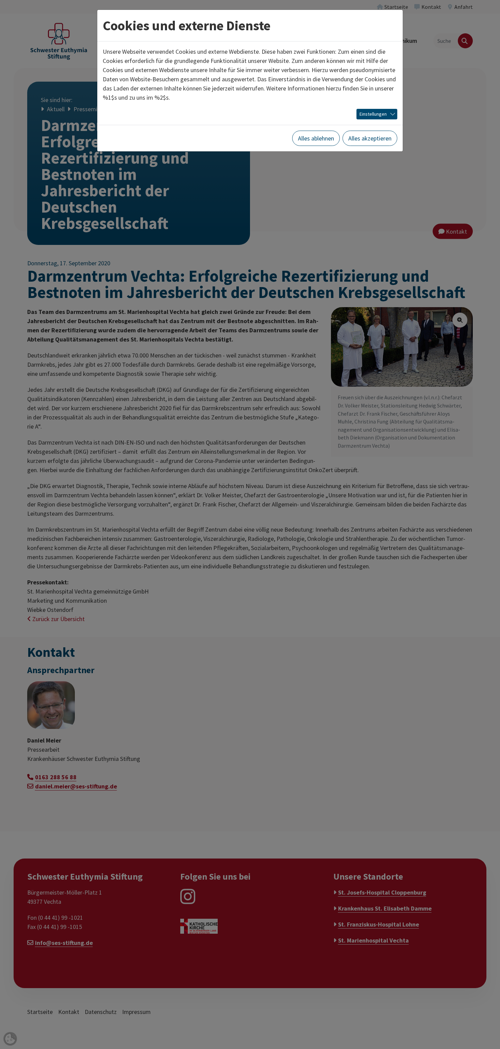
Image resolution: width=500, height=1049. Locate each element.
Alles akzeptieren (369, 138)
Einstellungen (373, 114)
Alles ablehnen (316, 138)
